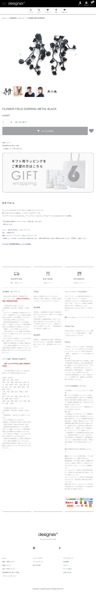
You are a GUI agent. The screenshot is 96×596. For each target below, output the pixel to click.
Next (75, 54)
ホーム (4, 18)
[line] (34, 547)
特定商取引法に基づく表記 (10, 145)
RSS (34, 565)
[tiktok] (59, 547)
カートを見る (67, 569)
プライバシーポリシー (9, 576)
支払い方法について (8, 569)
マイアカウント (68, 558)
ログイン (66, 565)
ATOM (39, 565)
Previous (20, 54)
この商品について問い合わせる (12, 148)
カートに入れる (47, 131)
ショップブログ (38, 558)
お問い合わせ (67, 572)
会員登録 (66, 562)
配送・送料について (8, 562)
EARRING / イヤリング (17, 18)
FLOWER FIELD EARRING (36, 18)
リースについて (38, 562)
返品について (6, 143)
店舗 (56, 12)
